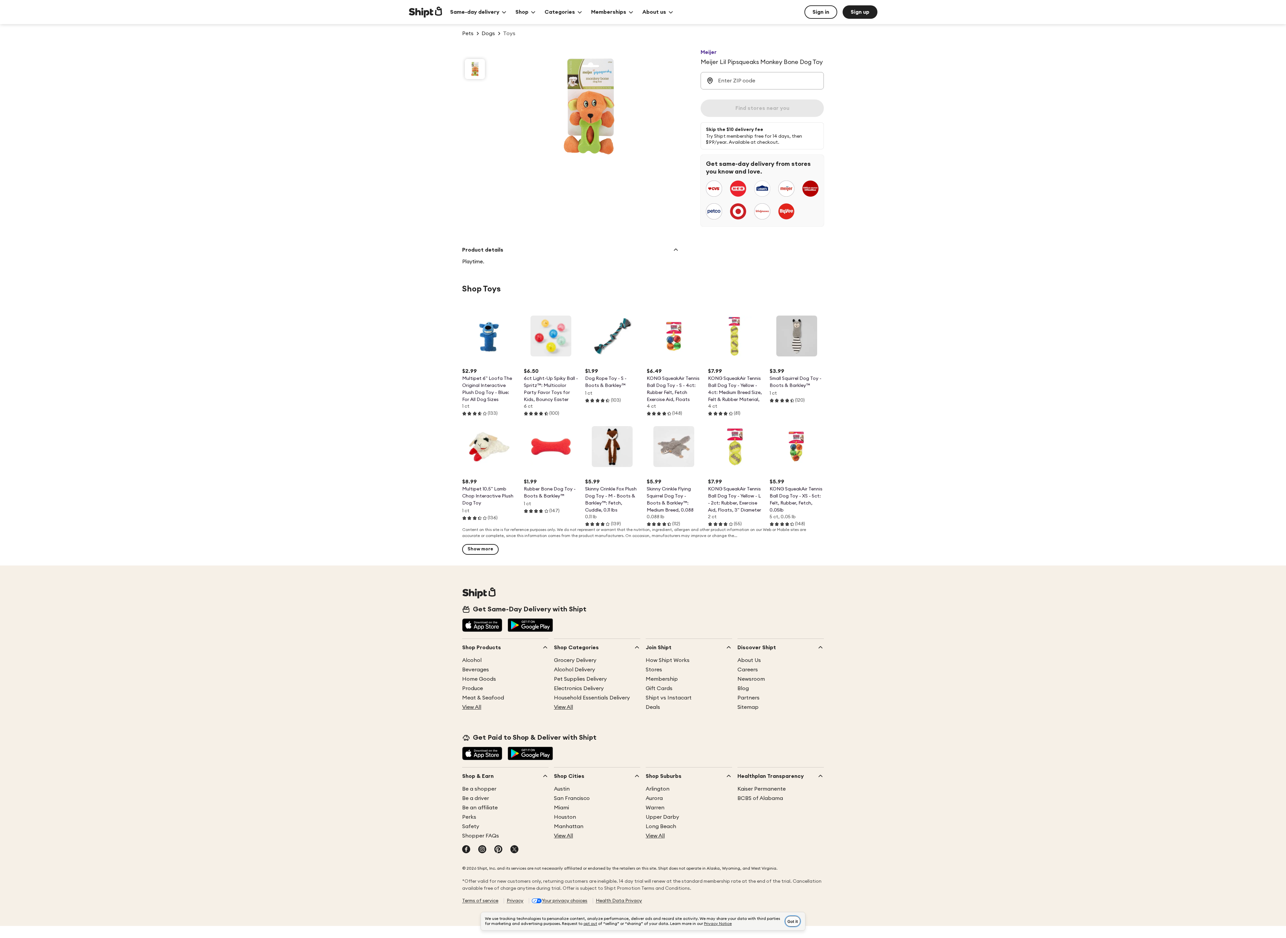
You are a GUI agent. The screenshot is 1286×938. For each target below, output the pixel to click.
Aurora (654, 798)
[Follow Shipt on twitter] (514, 850)
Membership (662, 679)
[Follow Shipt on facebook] (466, 850)
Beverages (475, 669)
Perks (469, 817)
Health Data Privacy (619, 900)
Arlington (657, 789)
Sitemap (748, 707)
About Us (749, 660)
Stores (654, 669)
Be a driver (475, 798)
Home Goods (479, 679)
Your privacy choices (564, 900)
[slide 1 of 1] (475, 69)
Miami (561, 807)
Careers (747, 669)
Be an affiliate (480, 807)
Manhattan (568, 826)
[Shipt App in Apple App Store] (482, 625)
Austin (562, 789)
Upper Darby (662, 817)
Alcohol (472, 660)
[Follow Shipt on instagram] (482, 850)
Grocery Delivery (575, 660)
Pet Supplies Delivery (580, 679)
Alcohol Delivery (574, 669)
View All (471, 707)
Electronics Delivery (579, 688)
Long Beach (661, 826)
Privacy (515, 900)
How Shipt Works (668, 660)
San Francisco (572, 798)
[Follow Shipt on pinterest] (498, 850)
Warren (655, 807)
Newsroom (751, 679)
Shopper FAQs (480, 836)
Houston (565, 817)
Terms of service (480, 900)
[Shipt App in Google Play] (530, 625)
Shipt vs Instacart (669, 697)
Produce (472, 688)
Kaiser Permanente (761, 789)
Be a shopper (479, 789)
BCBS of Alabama (760, 798)
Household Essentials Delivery (592, 697)
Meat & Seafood (483, 697)
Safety (470, 826)
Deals (653, 707)
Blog (743, 688)
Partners (748, 697)
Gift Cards (659, 688)
